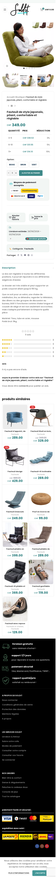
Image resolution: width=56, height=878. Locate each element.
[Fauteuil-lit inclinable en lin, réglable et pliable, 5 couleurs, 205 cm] (41, 457)
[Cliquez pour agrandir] (7, 66)
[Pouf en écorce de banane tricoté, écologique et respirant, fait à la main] (41, 497)
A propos (6, 718)
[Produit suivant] (15, 106)
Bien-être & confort (11, 778)
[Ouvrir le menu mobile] (5, 9)
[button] (4, 45)
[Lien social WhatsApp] (32, 255)
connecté (23, 386)
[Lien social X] (21, 255)
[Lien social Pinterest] (28, 255)
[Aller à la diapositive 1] (24, 68)
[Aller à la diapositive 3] (29, 68)
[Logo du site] (20, 9)
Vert (34, 164)
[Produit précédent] (8, 106)
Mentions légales (10, 714)
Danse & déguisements (13, 782)
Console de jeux (10, 791)
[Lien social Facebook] (18, 255)
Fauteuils (29, 248)
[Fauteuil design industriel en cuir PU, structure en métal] (15, 457)
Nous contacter (10, 700)
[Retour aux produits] (11, 106)
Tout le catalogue (11, 796)
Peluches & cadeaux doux (15, 787)
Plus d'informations (19, 873)
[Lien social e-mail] (25, 255)
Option (10, 159)
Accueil (10, 97)
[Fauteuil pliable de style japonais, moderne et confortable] (41, 534)
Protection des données (14, 709)
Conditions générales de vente (17, 704)
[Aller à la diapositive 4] (32, 68)
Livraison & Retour (11, 736)
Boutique (20, 97)
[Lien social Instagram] (42, 846)
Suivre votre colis (10, 741)
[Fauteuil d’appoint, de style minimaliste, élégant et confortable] (15, 417)
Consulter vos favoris (12, 755)
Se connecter (8, 759)
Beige (12, 164)
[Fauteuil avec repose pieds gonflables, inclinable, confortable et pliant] (15, 609)
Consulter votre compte (14, 750)
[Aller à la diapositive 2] (26, 68)
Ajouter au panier (31, 173)
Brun (23, 164)
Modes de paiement (12, 746)
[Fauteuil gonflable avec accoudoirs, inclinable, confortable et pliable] (41, 572)
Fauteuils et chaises (14, 626)
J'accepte (40, 873)
